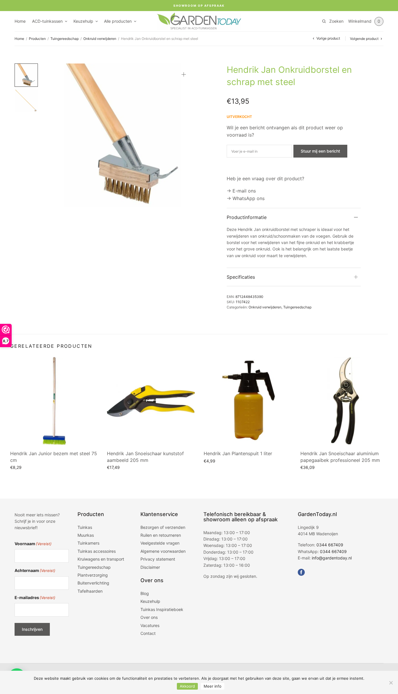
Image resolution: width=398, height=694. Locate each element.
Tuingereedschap (64, 38)
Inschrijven (32, 629)
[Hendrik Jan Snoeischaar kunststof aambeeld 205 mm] (151, 401)
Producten (37, 38)
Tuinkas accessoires (97, 551)
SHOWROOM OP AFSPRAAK (199, 5)
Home (20, 21)
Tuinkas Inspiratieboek (161, 609)
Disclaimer (150, 567)
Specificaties (241, 277)
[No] (391, 683)
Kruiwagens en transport (101, 559)
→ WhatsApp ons (246, 198)
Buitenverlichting (93, 582)
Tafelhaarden (90, 591)
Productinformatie (247, 217)
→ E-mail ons (241, 191)
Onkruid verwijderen (99, 38)
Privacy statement (157, 559)
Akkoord (187, 686)
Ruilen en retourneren (160, 535)
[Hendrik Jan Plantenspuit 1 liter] (248, 401)
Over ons (149, 617)
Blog (144, 593)
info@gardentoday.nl (332, 557)
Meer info (212, 686)
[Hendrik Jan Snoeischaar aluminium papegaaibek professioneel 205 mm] (344, 401)
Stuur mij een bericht (320, 151)
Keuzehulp (83, 21)
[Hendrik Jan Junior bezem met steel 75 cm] (54, 401)
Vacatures (149, 625)
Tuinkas (85, 527)
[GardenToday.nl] (199, 21)
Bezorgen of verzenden (162, 527)
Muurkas (86, 535)
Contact (148, 633)
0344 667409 (329, 544)
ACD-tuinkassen (47, 21)
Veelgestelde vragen (159, 543)
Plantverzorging (93, 575)
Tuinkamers (88, 543)
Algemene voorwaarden (163, 551)
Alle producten (118, 21)
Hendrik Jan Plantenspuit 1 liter (238, 453)
